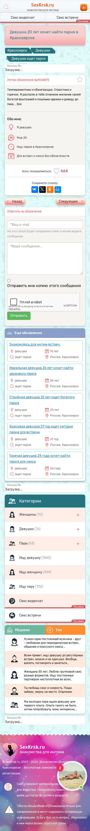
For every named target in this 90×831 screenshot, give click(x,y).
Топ (58, 630)
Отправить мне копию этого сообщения (44, 285)
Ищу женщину (31, 572)
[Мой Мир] (57, 189)
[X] (42, 189)
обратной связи (55, 823)
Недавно (22, 630)
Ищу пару (27, 587)
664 (64, 171)
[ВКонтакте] (34, 189)
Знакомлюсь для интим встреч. (34, 344)
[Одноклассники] (50, 189)
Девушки (27, 529)
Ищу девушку (30, 558)
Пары (24, 543)
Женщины (28, 515)
